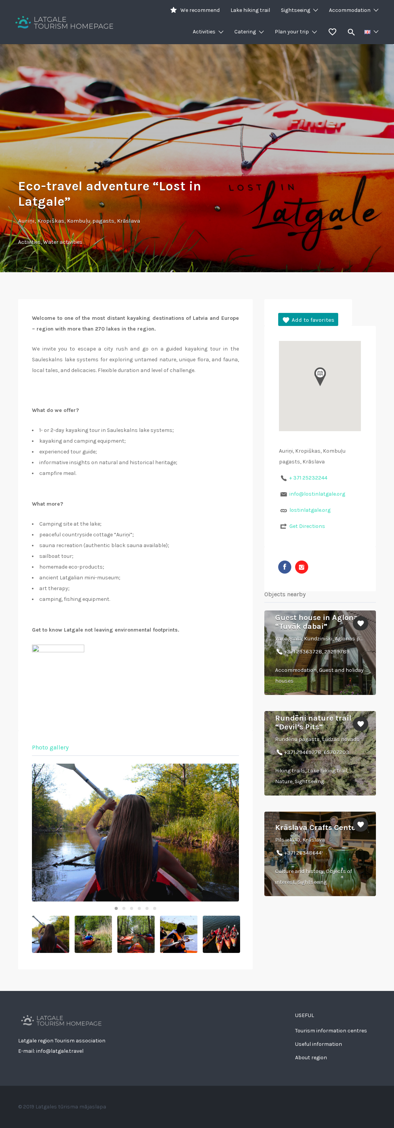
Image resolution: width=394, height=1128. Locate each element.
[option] (135, 832)
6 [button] (155, 908)
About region (311, 1057)
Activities (204, 31)
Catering (245, 31)
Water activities (62, 242)
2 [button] (124, 908)
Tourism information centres (331, 1030)
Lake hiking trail (250, 10)
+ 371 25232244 (308, 478)
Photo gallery (50, 747)
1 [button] (116, 908)
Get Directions (307, 526)
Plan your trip (292, 31)
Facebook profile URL (284, 567)
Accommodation (350, 10)
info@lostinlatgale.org (317, 494)
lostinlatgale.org (310, 510)
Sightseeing (295, 10)
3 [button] (131, 908)
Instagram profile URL (301, 567)
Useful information (318, 1044)
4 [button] (139, 908)
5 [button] (147, 908)
